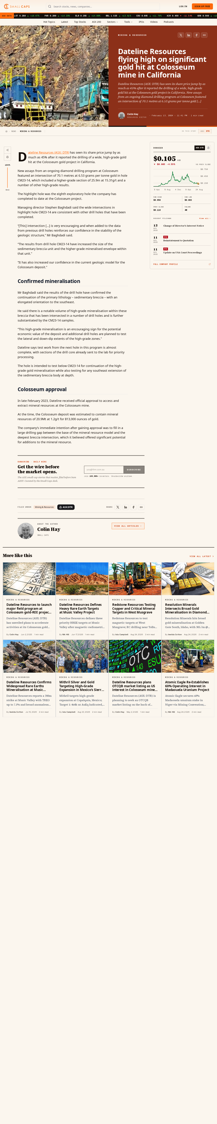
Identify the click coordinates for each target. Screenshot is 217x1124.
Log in (183, 6)
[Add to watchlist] (208, 147)
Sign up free (202, 6)
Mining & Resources (44, 507)
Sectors (111, 21)
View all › (205, 218)
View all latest (200, 556)
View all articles (126, 526)
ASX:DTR (68, 507)
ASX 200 (96, 21)
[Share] (7, 150)
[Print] (7, 157)
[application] (182, 180)
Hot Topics (49, 21)
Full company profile (165, 264)
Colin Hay (132, 114)
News (13, 131)
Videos (154, 21)
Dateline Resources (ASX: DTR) (48, 152)
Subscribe (134, 469)
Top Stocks (80, 21)
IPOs (141, 21)
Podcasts (169, 21)
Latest (64, 21)
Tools (127, 21)
